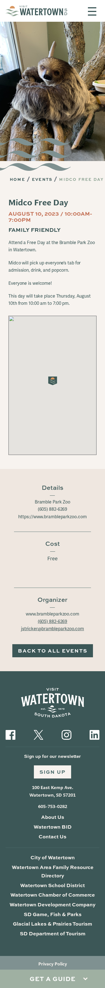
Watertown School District (52, 885)
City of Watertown (53, 857)
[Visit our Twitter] (38, 734)
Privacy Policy (52, 964)
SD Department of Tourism (52, 933)
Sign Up (52, 771)
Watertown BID (53, 826)
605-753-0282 (52, 806)
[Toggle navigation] (92, 11)
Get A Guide (53, 978)
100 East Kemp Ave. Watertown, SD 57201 (52, 791)
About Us (52, 817)
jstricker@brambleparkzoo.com (52, 629)
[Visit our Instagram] (66, 734)
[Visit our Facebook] (10, 734)
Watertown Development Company (52, 904)
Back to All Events (52, 650)
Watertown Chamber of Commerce (52, 894)
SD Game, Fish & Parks (52, 914)
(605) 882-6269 (52, 621)
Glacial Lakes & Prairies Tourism (52, 923)
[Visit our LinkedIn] (94, 734)
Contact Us (52, 836)
